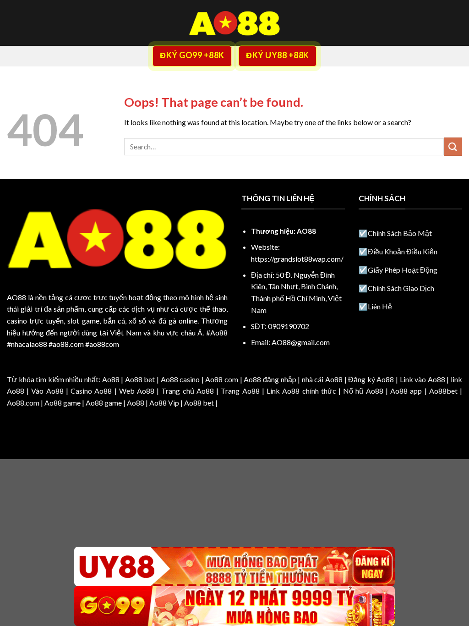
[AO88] (234, 23)
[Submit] (453, 146)
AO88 (16, 297)
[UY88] (234, 567)
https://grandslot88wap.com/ (297, 258)
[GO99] (234, 606)
